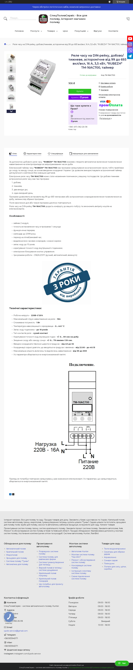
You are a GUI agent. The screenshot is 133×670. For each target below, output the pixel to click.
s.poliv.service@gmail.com (16, 631)
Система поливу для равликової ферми (48, 558)
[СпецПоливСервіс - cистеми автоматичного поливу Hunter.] (43, 18)
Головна (19, 31)
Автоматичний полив (16, 549)
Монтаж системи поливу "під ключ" (82, 555)
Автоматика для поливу (17, 564)
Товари (51, 31)
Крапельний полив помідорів (47, 580)
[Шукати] (5, 18)
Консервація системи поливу (81, 566)
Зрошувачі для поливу (16, 558)
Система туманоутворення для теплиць (51, 563)
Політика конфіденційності (103, 667)
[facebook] (10, 494)
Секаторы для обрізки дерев (114, 553)
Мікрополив (11, 555)
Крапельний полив (15, 552)
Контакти (113, 31)
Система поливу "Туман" (17, 561)
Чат (124, 663)
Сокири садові (111, 560)
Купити (80, 91)
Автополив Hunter (79, 551)
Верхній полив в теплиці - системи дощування (51, 569)
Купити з (75, 97)
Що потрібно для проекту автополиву (51, 585)
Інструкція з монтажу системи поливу (81, 572)
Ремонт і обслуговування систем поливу (83, 561)
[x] (13, 494)
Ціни (65, 31)
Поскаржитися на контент (79, 667)
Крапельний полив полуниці (47, 574)
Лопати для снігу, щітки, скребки (115, 567)
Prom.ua (80, 665)
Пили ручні (109, 563)
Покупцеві (80, 31)
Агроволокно (110, 557)
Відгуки (98, 31)
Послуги (34, 31)
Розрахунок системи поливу (48, 552)
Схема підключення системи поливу (80, 577)
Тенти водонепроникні (114, 549)
